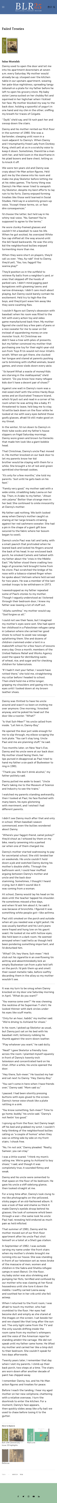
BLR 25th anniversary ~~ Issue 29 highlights (12, 1443)
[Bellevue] (13, 1455)
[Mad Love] (38, 1435)
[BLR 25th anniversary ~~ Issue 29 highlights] (13, 1435)
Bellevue (5, 1463)
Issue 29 (14, 1474)
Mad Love (31, 1442)
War (21, 1474)
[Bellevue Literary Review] (28, 7)
